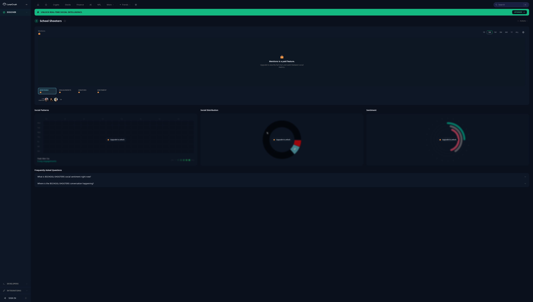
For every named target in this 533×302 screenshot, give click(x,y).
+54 (61, 99)
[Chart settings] (523, 32)
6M (506, 32)
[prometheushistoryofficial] (56, 99)
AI (91, 4)
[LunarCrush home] (10, 4)
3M (501, 32)
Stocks (68, 4)
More (109, 4)
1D (484, 32)
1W (489, 32)
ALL (517, 32)
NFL (99, 4)
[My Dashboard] (46, 5)
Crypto (56, 4)
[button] (116, 136)
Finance (80, 4)
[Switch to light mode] (26, 298)
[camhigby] (46, 99)
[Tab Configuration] (136, 5)
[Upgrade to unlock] (39, 33)
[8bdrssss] (51, 99)
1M (495, 32)
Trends (124, 4)
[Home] (38, 5)
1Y (512, 32)
